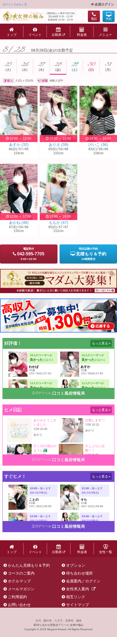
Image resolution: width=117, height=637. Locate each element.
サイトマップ (77, 605)
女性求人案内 (77, 589)
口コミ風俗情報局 (68, 393)
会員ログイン (104, 4)
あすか (19, 144)
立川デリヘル (41, 393)
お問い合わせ (19, 605)
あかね (19, 222)
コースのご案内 (21, 573)
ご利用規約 (17, 597)
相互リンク (75, 597)
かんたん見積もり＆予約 (29, 565)
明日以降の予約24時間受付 (91, 254)
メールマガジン (21, 589)
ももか (58, 222)
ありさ (58, 144)
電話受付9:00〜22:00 (30, 254)
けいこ (98, 144)
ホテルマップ (19, 581)
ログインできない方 (14, 4)
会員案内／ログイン (83, 581)
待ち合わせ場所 (79, 573)
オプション (75, 565)
